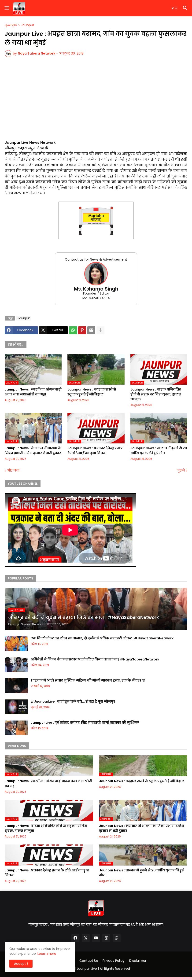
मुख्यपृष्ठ (11, 25)
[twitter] (86, 938)
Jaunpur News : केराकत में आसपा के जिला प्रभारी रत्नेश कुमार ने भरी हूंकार (33, 450)
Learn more (46, 953)
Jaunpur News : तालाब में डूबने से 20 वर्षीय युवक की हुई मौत (158, 450)
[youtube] (96, 938)
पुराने (181, 470)
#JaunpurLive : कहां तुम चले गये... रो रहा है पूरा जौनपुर (73, 701)
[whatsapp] (117, 938)
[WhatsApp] (73, 330)
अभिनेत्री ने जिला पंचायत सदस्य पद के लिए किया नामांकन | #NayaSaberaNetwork (95, 659)
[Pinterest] (82, 330)
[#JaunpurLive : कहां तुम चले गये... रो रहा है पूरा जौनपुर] (16, 706)
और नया (13, 470)
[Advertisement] (96, 101)
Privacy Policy (114, 961)
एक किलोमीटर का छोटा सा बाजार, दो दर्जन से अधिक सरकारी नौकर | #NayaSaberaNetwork (102, 638)
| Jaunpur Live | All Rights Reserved (102, 968)
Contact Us (88, 961)
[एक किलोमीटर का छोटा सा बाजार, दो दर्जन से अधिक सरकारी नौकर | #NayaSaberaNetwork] (16, 643)
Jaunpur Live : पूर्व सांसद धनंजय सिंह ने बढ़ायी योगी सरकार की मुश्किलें (85, 722)
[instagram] (106, 938)
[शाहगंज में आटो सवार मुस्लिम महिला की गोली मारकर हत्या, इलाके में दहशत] (16, 685)
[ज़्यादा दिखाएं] (100, 330)
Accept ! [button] (21, 963)
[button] (6, 8)
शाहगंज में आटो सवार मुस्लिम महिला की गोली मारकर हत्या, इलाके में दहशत (88, 680)
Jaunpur (27, 25)
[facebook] (75, 938)
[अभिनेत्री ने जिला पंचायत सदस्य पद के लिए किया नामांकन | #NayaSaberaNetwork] (16, 664)
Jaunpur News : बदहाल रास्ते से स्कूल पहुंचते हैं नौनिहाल (91, 392)
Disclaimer (137, 961)
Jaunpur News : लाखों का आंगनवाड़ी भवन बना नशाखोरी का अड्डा (33, 392)
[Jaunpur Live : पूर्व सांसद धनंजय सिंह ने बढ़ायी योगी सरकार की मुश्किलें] (16, 727)
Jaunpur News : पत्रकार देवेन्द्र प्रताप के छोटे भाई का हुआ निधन (95, 450)
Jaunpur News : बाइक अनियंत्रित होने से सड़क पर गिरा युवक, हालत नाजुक (155, 394)
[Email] (91, 330)
